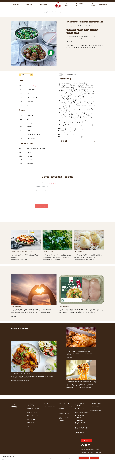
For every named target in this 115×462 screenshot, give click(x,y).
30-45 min (69, 32)
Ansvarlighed (43, 4)
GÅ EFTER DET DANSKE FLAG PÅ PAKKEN (79, 422)
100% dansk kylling (67, 4)
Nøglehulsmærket (71, 29)
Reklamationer (32, 419)
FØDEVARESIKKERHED (81, 412)
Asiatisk (76, 32)
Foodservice (103, 4)
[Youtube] (89, 445)
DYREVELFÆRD (79, 408)
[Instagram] (86, 445)
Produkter (16, 4)
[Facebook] (62, 141)
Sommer (80, 29)
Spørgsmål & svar (33, 415)
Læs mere (69, 357)
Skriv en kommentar (94, 25)
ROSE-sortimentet (49, 407)
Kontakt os (30, 422)
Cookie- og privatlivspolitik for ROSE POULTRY (92, 452)
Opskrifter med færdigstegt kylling (63, 418)
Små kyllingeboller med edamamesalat (64, 12)
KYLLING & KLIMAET (96, 414)
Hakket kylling (94, 29)
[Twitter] (66, 141)
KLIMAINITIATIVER (95, 410)
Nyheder (30, 426)
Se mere (68, 390)
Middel (86, 29)
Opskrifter (28, 4)
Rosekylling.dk (44, 12)
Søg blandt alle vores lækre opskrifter (21, 380)
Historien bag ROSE (33, 408)
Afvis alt (94, 457)
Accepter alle (84, 457)
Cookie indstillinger (106, 457)
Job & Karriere (92, 4)
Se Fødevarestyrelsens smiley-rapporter (90, 449)
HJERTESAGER (95, 407)
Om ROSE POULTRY (79, 4)
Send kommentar (41, 206)
